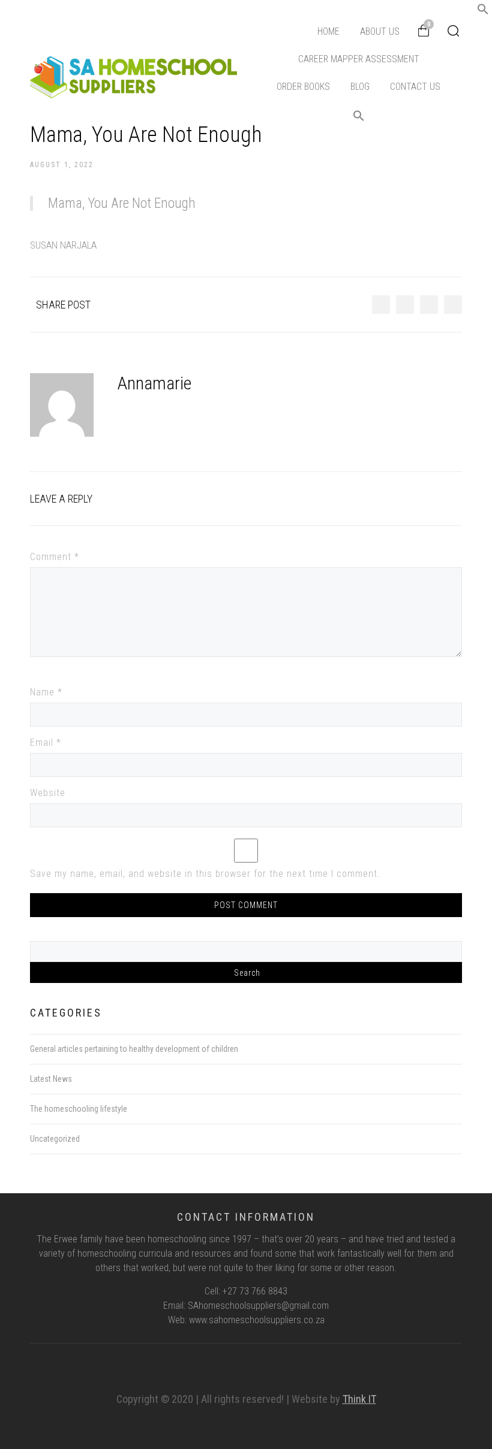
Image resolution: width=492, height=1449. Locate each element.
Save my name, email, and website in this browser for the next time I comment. (205, 873)
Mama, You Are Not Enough (122, 203)
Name (46, 692)
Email (45, 742)
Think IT (359, 1399)
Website (47, 792)
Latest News (51, 1079)
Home (328, 31)
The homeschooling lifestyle (78, 1109)
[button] (483, 11)
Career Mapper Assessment (358, 59)
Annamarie (154, 383)
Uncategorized (55, 1139)
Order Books (303, 86)
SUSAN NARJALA (63, 245)
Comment (54, 556)
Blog (360, 86)
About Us (380, 31)
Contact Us (415, 86)
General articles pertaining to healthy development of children (134, 1049)
